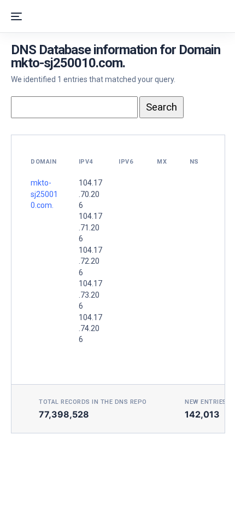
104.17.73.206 (90, 294)
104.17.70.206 (90, 194)
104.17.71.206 (90, 227)
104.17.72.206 (90, 261)
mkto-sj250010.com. (44, 194)
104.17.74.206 (90, 328)
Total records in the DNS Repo (93, 401)
